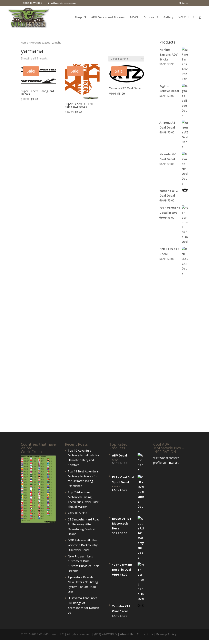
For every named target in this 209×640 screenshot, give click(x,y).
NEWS (134, 17)
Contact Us (145, 634)
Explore (148, 17)
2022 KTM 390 (77, 513)
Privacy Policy (166, 634)
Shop (78, 17)
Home (24, 42)
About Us (126, 634)
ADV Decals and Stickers (108, 17)
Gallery (168, 17)
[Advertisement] (173, 354)
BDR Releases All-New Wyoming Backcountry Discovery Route (83, 545)
